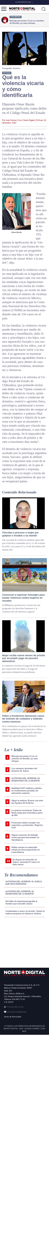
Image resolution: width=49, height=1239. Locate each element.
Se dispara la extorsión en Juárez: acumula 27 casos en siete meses (26, 862)
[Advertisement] (24, 941)
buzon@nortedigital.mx (17, 1012)
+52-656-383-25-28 (14, 1007)
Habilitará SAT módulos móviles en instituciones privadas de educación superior (26, 790)
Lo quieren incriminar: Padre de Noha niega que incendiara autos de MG (27, 812)
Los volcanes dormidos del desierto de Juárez (24, 769)
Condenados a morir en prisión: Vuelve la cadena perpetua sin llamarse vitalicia (25, 912)
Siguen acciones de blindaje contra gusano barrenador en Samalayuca (25, 837)
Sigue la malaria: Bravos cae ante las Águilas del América (27, 801)
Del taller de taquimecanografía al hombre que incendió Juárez (21, 902)
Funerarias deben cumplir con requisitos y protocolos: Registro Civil (27, 825)
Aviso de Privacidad (12, 1017)
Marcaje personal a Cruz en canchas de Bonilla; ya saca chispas (24, 758)
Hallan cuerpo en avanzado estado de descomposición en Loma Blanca (25, 849)
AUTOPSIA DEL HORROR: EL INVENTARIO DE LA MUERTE (25, 779)
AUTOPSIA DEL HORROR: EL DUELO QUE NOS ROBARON (23, 882)
